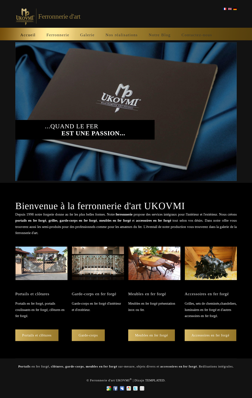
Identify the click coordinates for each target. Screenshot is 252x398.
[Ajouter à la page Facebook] (115, 388)
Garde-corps (88, 335)
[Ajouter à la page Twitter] (135, 388)
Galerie (87, 35)
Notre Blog (160, 35)
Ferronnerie (57, 35)
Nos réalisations (122, 35)
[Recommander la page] (142, 388)
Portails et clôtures (36, 335)
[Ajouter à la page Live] (129, 388)
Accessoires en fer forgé (210, 335)
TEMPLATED (155, 380)
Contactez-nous (197, 35)
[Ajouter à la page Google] (109, 388)
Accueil (28, 35)
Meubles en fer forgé (151, 335)
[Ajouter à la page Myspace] (122, 388)
